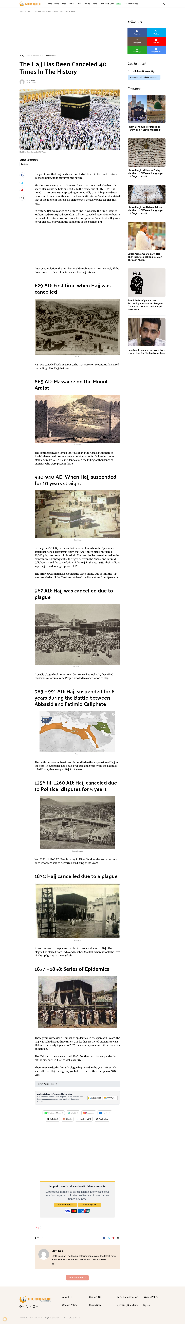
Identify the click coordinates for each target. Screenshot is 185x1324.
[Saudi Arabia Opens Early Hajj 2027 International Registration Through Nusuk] (146, 236)
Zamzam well (42, 559)
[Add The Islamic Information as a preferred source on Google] (94, 1098)
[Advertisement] (70, 36)
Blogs (29, 11)
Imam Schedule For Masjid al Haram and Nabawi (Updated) (144, 128)
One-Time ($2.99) (65, 1205)
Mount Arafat (102, 364)
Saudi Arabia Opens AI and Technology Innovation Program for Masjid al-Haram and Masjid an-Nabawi (145, 305)
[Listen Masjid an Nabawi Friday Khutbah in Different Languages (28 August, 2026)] (146, 194)
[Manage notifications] (5, 1319)
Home (22, 11)
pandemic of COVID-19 (96, 189)
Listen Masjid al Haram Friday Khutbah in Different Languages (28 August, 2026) (145, 173)
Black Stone (86, 573)
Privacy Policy (150, 1297)
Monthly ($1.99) (89, 1205)
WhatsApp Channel (55, 1113)
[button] (164, 4)
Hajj (37, 1227)
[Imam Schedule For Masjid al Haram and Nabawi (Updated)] (146, 109)
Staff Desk (30, 81)
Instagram (90, 1113)
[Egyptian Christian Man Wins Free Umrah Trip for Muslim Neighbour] (146, 332)
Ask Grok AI (103, 1119)
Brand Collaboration (127, 1297)
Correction (95, 1305)
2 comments (51, 56)
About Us (67, 1297)
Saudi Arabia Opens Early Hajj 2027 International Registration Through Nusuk (145, 256)
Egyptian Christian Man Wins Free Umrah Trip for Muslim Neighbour (146, 351)
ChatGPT (74, 1113)
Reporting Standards (127, 1305)
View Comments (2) (77, 1278)
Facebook (106, 1113)
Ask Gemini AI (85, 1119)
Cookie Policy (69, 1305)
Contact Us (95, 1297)
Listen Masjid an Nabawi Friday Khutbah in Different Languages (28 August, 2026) (145, 210)
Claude (69, 1119)
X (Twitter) (54, 1119)
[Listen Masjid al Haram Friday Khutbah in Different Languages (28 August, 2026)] (146, 152)
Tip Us (146, 1305)
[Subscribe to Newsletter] (110, 1098)
